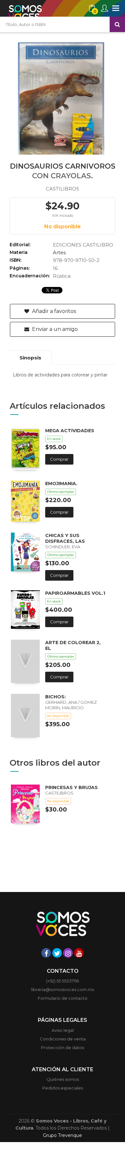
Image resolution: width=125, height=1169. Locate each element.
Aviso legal (63, 1030)
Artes (59, 252)
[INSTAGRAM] (68, 953)
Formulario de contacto (63, 998)
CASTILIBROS (62, 189)
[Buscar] (117, 24)
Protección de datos (62, 1047)
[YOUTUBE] (79, 953)
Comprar (59, 459)
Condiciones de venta (63, 1038)
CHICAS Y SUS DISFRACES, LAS (65, 538)
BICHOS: (55, 697)
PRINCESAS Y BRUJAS (71, 787)
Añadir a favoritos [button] (53, 311)
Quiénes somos (62, 1079)
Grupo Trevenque (62, 1135)
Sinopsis (30, 358)
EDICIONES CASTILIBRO (83, 245)
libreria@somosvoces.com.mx (62, 989)
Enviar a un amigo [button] (54, 329)
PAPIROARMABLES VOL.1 (75, 593)
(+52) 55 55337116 (62, 980)
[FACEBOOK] (46, 953)
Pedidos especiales (62, 1087)
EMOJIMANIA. (61, 483)
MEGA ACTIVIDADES (69, 430)
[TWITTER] (57, 953)
